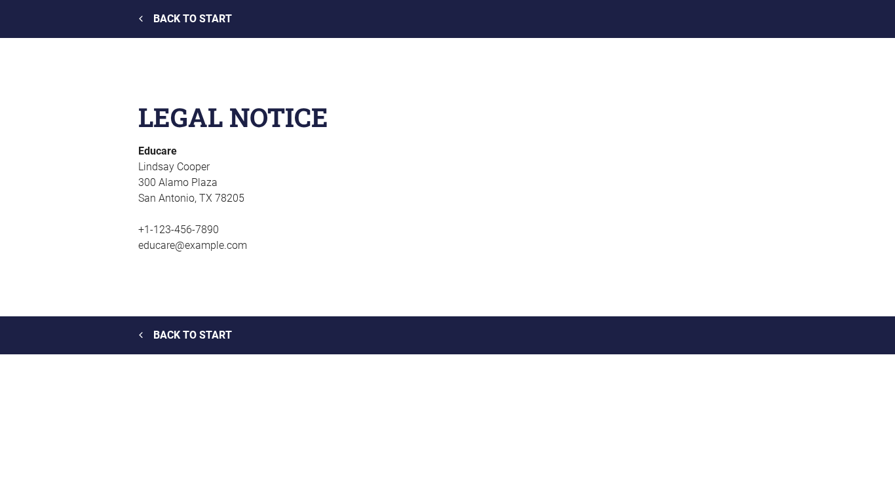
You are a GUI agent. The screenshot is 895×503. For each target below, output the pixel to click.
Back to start (192, 18)
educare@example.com (192, 245)
